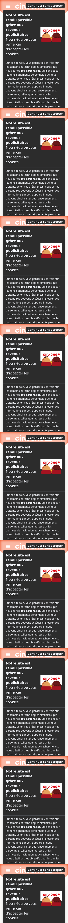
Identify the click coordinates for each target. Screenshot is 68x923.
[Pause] (34, 461)
